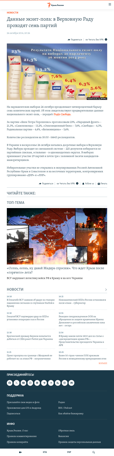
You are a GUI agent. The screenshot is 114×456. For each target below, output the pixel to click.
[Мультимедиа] (20, 452)
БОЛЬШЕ (103, 363)
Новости (12, 13)
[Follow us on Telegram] (44, 383)
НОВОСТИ (15, 290)
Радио (61, 402)
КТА (45, 452)
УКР (69, 452)
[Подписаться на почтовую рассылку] (71, 383)
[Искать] (93, 452)
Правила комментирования (22, 436)
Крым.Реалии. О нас (17, 431)
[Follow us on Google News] (37, 383)
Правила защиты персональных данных (79, 442)
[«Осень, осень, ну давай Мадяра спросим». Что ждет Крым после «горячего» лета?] (57, 236)
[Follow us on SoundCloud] (51, 383)
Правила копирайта (17, 442)
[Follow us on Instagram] (30, 383)
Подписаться (13, 414)
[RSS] (58, 383)
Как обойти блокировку (70, 414)
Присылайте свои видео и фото (23, 402)
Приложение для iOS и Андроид (24, 408)
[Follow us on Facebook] (9, 383)
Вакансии (63, 436)
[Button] (75, 40)
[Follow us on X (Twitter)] (16, 383)
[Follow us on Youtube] (23, 383)
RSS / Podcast (65, 408)
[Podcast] (64, 383)
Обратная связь (66, 431)
